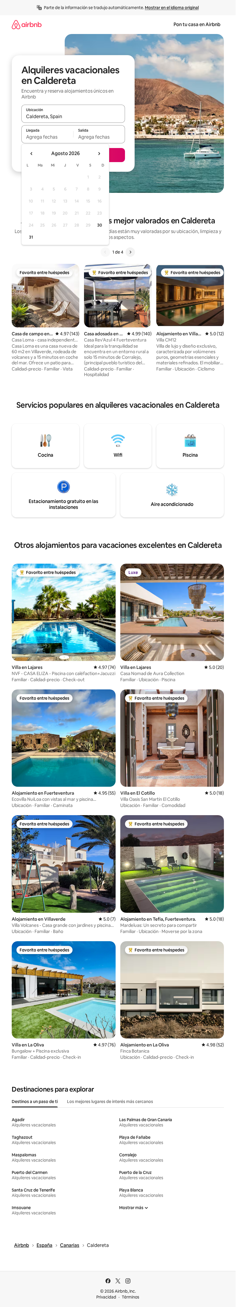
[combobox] (73, 116)
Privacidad (106, 1297)
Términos (130, 1297)
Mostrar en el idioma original (172, 7)
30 (99, 225)
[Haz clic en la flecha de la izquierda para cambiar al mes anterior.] (31, 153)
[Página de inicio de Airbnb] (27, 24)
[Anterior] (105, 252)
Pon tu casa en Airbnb (197, 24)
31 (31, 237)
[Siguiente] (130, 252)
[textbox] (47, 136)
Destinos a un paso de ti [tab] (35, 1101)
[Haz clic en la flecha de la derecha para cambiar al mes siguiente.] (99, 153)
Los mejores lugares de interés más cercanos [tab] (110, 1101)
